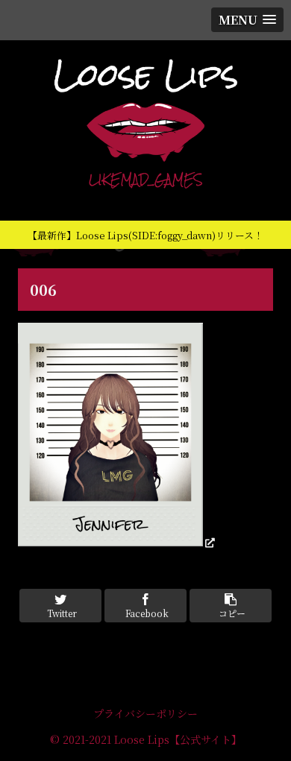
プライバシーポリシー (145, 713)
